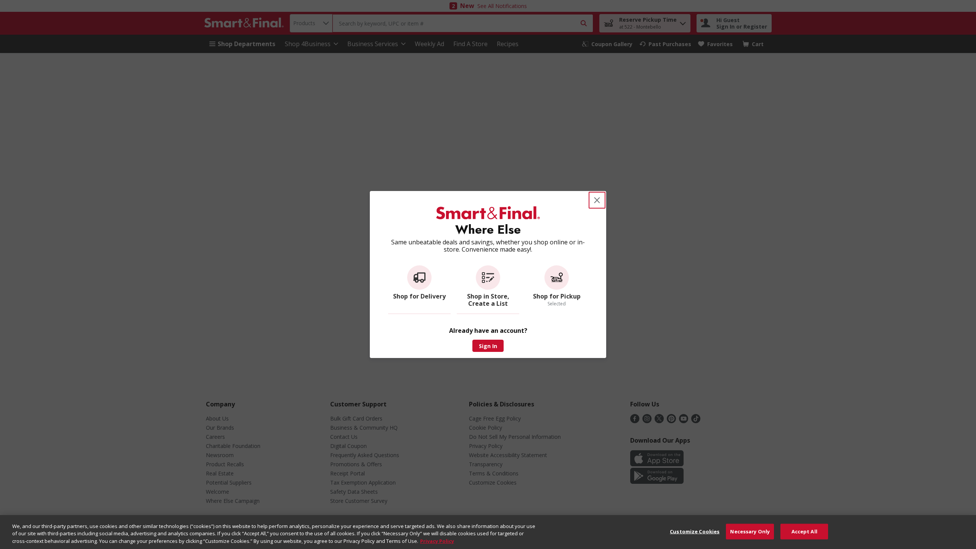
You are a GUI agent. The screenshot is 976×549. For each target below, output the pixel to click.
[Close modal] (597, 200)
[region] (488, 532)
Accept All (804, 531)
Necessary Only (750, 531)
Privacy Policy (437, 541)
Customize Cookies (694, 531)
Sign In (488, 346)
